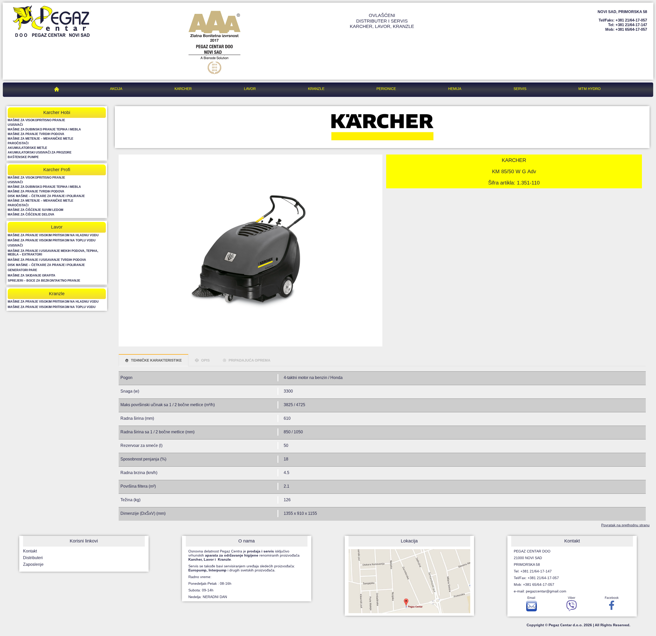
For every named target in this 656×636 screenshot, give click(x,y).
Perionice (386, 89)
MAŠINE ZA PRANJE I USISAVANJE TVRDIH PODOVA (47, 260)
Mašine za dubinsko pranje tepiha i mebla (44, 129)
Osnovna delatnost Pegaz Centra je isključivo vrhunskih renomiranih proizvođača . (244, 555)
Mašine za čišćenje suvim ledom (35, 210)
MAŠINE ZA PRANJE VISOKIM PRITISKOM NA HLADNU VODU (53, 235)
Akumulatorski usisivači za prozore (39, 152)
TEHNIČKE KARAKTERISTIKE (156, 360)
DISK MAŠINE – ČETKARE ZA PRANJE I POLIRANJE (46, 265)
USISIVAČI (15, 245)
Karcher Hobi (56, 112)
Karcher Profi (56, 169)
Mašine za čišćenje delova (31, 214)
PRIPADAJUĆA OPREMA (249, 360)
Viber (571, 598)
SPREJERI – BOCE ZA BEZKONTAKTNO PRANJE (44, 280)
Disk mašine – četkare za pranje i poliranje (46, 196)
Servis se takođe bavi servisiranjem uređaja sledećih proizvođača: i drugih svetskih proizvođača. (242, 568)
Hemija (454, 89)
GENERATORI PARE (22, 270)
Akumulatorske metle (27, 148)
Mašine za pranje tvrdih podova (36, 134)
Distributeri (33, 558)
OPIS (205, 360)
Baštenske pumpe (23, 157)
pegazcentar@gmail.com (546, 591)
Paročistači (18, 143)
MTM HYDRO (589, 89)
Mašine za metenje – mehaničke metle (40, 138)
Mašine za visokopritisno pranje (36, 120)
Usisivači (15, 125)
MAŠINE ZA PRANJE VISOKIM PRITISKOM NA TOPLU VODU (52, 240)
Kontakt (30, 551)
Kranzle (316, 89)
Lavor (250, 89)
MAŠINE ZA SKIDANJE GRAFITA (31, 275)
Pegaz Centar (57, 89)
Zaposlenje (33, 564)
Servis (520, 89)
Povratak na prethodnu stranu (625, 525)
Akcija (116, 89)
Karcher (183, 89)
